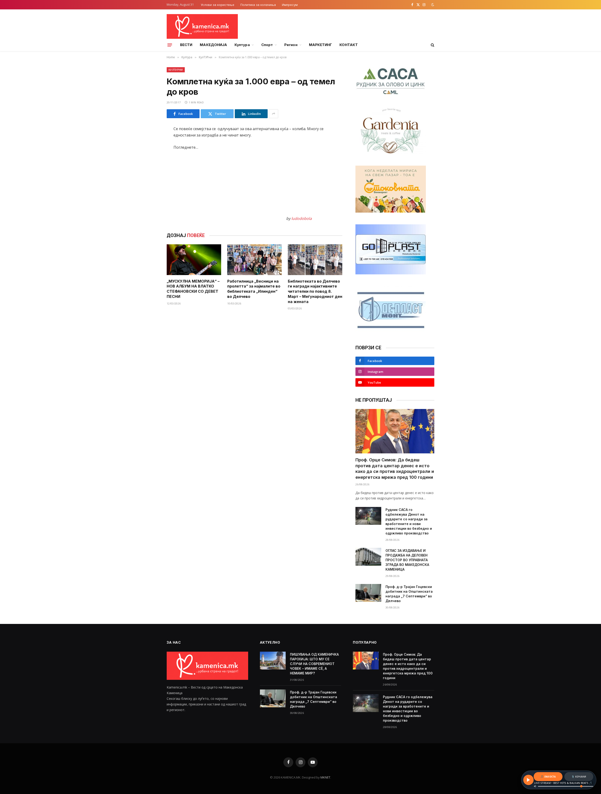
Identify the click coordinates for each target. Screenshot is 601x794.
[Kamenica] (202, 26)
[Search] (432, 45)
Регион (290, 45)
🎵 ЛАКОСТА (548, 776)
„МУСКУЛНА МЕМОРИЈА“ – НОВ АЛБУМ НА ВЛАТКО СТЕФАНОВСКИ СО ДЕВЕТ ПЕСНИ (193, 289)
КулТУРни (176, 69)
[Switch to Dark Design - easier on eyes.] (432, 4)
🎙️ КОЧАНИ (578, 776)
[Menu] (169, 45)
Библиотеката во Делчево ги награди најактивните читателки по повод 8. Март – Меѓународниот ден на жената (315, 291)
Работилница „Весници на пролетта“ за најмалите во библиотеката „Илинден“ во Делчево (253, 289)
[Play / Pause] (528, 780)
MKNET (325, 777)
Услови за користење (217, 5)
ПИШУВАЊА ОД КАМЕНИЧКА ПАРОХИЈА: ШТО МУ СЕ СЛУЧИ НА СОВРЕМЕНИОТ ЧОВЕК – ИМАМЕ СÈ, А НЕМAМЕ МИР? (314, 663)
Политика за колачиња (258, 5)
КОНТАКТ (348, 45)
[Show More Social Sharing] (273, 113)
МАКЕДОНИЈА (213, 45)
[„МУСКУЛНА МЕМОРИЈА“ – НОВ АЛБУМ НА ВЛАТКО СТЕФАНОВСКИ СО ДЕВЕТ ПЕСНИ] (194, 259)
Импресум (290, 5)
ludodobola (301, 218)
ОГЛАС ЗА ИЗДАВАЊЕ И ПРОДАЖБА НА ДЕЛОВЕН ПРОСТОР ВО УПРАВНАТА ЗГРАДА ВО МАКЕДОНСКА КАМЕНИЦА (407, 560)
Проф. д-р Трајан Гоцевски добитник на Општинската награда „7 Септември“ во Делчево (409, 594)
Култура (242, 45)
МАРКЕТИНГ (320, 45)
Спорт (267, 45)
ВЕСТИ (186, 45)
